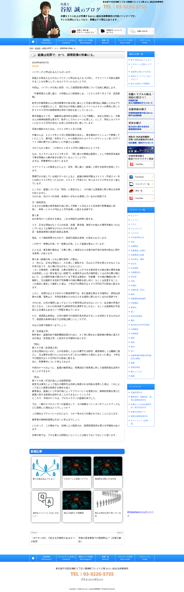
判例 (133, 281)
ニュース (134, 220)
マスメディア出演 (125, 41)
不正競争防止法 (137, 237)
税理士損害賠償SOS (139, 416)
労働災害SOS (136, 392)
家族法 (133, 307)
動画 (133, 294)
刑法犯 (35, 66)
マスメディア (136, 229)
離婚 (133, 376)
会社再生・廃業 (137, 259)
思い (133, 312)
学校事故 (134, 303)
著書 (133, 363)
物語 (133, 338)
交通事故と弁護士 (138, 250)
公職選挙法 (135, 272)
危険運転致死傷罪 (138, 298)
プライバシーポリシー (92, 579)
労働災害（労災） (138, 290)
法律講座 (134, 333)
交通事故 (134, 246)
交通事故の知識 (137, 255)
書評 (133, 320)
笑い (133, 351)
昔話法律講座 (136, 316)
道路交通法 (135, 367)
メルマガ (134, 233)
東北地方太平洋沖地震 (140, 325)
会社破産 (134, 268)
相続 (133, 342)
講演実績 (46, 41)
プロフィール (144, 41)
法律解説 (134, 329)
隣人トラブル (136, 372)
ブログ (133, 224)
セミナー (134, 215)
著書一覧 (105, 41)
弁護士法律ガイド (138, 412)
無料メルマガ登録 (86, 41)
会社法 (133, 264)
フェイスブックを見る (66, 41)
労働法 (133, 285)
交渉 (133, 242)
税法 (133, 347)
